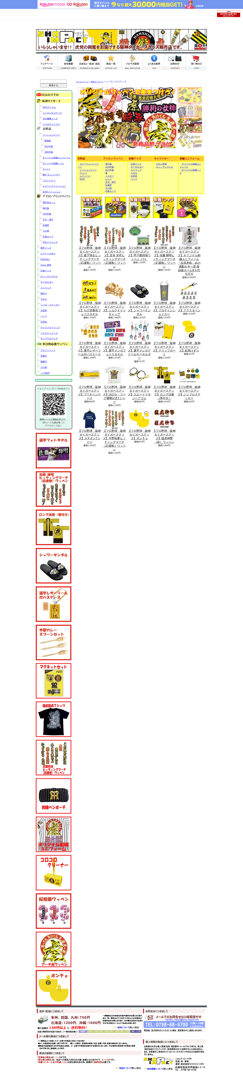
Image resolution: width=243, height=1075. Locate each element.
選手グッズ (46, 248)
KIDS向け (45, 259)
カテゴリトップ (82, 82)
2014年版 (47, 214)
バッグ (44, 316)
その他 (46, 231)
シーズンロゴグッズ (52, 113)
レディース (85, 176)
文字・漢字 (48, 219)
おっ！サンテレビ (49, 276)
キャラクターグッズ (50, 327)
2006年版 (48, 152)
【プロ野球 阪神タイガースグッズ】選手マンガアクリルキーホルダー (139, 351)
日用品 (44, 322)
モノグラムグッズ (49, 338)
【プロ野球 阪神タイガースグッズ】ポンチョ (139, 434)
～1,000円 (45, 373)
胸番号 (44, 361)
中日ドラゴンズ (50, 242)
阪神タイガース (97, 82)
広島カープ (48, 236)
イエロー (109, 176)
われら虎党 (46, 265)
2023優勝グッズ (50, 118)
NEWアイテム (49, 107)
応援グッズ (46, 270)
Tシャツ (46, 169)
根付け (44, 293)
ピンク (108, 179)
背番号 (44, 356)
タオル (44, 299)
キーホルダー (47, 282)
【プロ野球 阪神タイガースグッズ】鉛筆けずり (189, 347)
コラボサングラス (51, 124)
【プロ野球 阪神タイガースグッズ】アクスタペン (189, 306)
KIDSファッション (52, 192)
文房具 (44, 310)
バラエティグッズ (49, 333)
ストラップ (46, 288)
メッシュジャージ (51, 135)
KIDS (82, 179)
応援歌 (46, 225)
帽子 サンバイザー (51, 175)
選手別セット (49, 202)
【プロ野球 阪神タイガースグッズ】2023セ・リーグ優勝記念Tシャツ (114, 394)
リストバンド (49, 180)
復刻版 (47, 140)
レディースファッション (54, 186)
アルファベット (48, 350)
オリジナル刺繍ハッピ (53, 163)
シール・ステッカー (50, 305)
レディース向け (48, 253)
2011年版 (48, 146)
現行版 (46, 208)
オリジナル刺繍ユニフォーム (56, 157)
